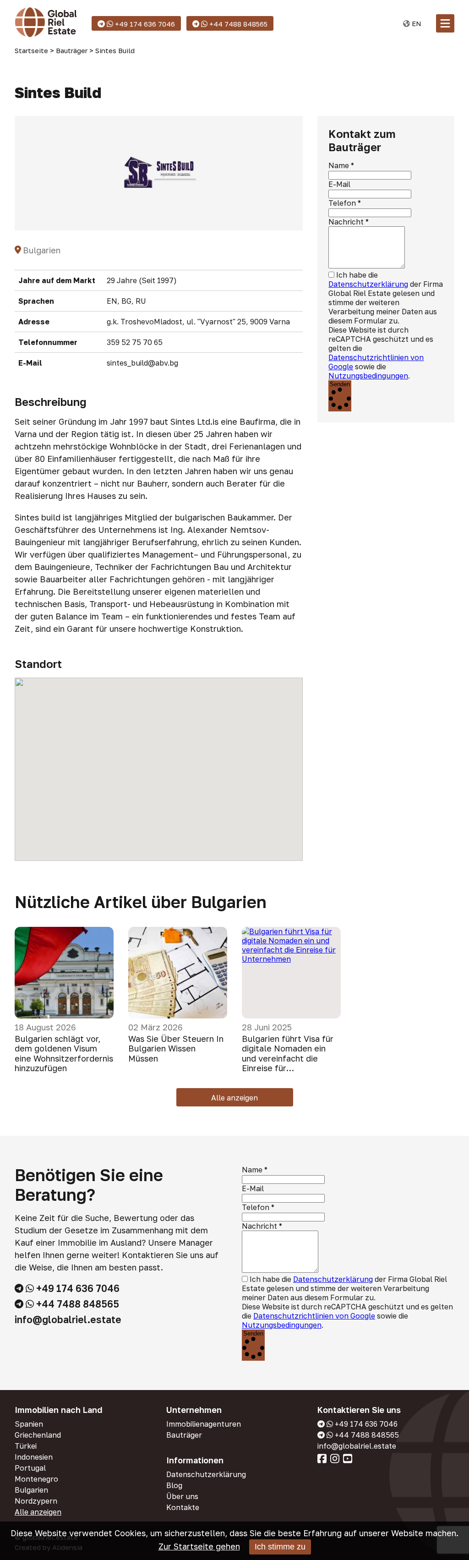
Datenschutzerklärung (368, 284)
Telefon (342, 203)
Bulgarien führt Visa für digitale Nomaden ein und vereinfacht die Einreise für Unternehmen (287, 1053)
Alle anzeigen (234, 1097)
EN (415, 23)
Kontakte (182, 1507)
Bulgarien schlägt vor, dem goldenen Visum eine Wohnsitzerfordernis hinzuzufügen (64, 1053)
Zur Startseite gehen (199, 1546)
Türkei (26, 1446)
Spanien (29, 1424)
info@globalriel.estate (68, 1319)
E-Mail (339, 184)
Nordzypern (36, 1500)
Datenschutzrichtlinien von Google (314, 1315)
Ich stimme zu (280, 1546)
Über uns (182, 1496)
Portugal (30, 1467)
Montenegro (36, 1478)
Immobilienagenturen (203, 1424)
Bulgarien (31, 1489)
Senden (340, 384)
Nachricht (346, 221)
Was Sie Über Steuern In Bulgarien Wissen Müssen (176, 1048)
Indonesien (34, 1456)
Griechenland (38, 1435)
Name (338, 165)
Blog (174, 1485)
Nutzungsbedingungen (368, 375)
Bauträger (184, 1435)
